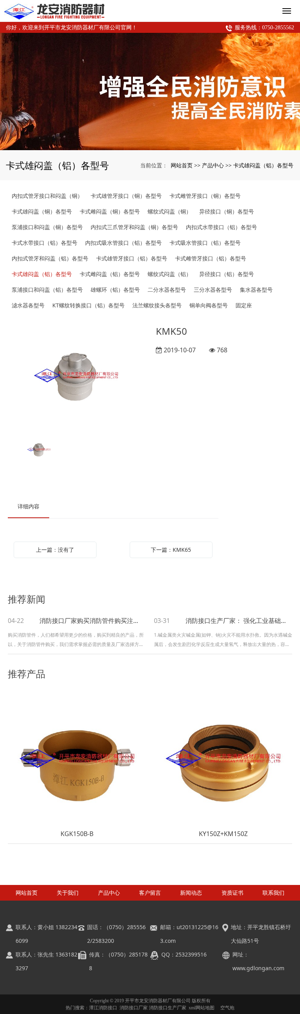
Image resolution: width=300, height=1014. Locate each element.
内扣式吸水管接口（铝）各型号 (123, 242)
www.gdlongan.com (258, 968)
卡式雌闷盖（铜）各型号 (110, 211)
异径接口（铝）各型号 (226, 274)
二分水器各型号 (167, 289)
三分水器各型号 (213, 289)
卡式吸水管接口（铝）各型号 (205, 242)
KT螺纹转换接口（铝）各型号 (88, 305)
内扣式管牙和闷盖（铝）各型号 (50, 258)
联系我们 (273, 892)
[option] (76, 376)
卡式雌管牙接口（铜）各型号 (205, 195)
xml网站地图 (201, 1007)
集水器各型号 (256, 289)
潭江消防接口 (103, 1007)
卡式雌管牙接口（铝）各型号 (210, 258)
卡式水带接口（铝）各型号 (44, 242)
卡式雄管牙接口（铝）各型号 (131, 258)
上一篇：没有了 (55, 549)
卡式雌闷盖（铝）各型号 (110, 274)
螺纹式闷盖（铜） (169, 211)
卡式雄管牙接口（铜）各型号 (126, 195)
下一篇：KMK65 (171, 549)
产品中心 (213, 165)
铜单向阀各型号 (208, 305)
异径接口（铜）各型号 (226, 211)
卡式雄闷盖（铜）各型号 (42, 211)
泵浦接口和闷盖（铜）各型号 (47, 227)
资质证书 (232, 892)
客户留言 (150, 892)
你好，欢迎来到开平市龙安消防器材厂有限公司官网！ (71, 28)
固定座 (244, 305)
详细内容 (28, 506)
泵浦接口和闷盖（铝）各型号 (47, 289)
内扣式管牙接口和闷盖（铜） (47, 195)
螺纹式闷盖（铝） (169, 274)
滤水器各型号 (28, 305)
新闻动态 (191, 892)
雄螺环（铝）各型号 (115, 289)
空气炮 (227, 1007)
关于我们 (68, 892)
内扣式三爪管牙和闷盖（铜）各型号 (134, 227)
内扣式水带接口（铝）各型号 (221, 227)
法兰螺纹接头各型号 (157, 305)
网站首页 (182, 165)
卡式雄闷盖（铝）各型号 (263, 165)
